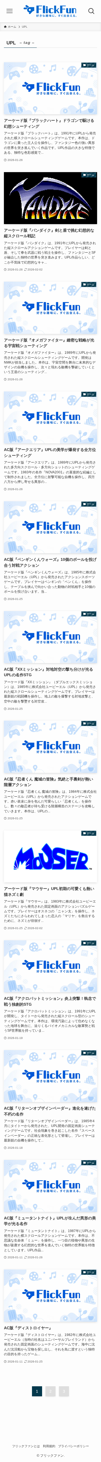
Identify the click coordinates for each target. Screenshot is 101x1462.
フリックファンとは (26, 1446)
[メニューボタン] (9, 11)
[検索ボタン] (91, 11)
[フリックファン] (50, 11)
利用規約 (49, 1446)
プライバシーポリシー (73, 1446)
